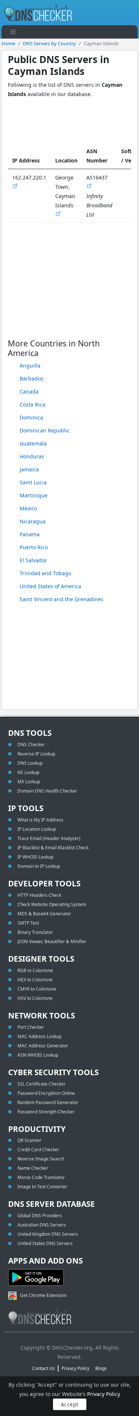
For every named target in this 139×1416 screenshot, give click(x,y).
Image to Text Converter (42, 1186)
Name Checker (32, 1168)
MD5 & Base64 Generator (44, 913)
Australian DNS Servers (41, 1225)
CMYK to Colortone (36, 989)
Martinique (33, 495)
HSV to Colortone (35, 998)
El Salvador (33, 560)
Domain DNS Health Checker (47, 791)
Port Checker (30, 1027)
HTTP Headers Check (39, 895)
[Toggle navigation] (13, 32)
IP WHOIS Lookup (35, 857)
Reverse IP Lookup (36, 754)
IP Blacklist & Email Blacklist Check (53, 847)
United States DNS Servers (45, 1243)
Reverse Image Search (40, 1159)
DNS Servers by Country (49, 43)
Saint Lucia (33, 482)
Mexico (28, 508)
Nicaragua (33, 521)
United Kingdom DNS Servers (47, 1234)
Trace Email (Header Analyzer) (48, 838)
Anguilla (30, 365)
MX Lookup (28, 781)
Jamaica (29, 469)
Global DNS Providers (39, 1215)
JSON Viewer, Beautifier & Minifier (51, 941)
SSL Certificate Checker (41, 1084)
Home (8, 43)
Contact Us (43, 1368)
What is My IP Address (40, 820)
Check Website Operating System (51, 904)
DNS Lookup (30, 763)
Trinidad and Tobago (45, 573)
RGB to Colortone (35, 970)
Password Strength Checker (46, 1112)
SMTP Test (28, 923)
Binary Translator (35, 932)
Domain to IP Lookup (38, 866)
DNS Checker (31, 744)
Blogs (101, 1368)
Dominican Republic (45, 430)
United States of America (50, 586)
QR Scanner (29, 1140)
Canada (29, 391)
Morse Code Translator (41, 1177)
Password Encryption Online (46, 1093)
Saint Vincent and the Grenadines (61, 599)
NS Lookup (28, 772)
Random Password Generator (47, 1102)
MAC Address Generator (42, 1046)
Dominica (31, 417)
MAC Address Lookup (39, 1036)
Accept (70, 1404)
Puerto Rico (34, 547)
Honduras (32, 456)
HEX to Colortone (35, 980)
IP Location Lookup (36, 829)
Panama (30, 534)
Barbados (31, 378)
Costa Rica (32, 404)
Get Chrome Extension (43, 1295)
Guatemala (33, 443)
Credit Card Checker (38, 1149)
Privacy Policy (103, 1393)
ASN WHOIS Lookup (37, 1055)
